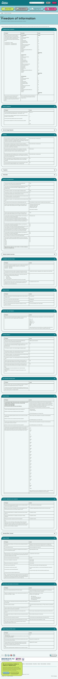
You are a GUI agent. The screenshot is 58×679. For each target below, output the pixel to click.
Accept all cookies (6, 672)
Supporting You (37, 8)
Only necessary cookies (14, 672)
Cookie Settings (53, 655)
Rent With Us (22, 8)
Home (2, 13)
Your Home (8, 8)
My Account (54, 2)
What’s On (51, 8)
